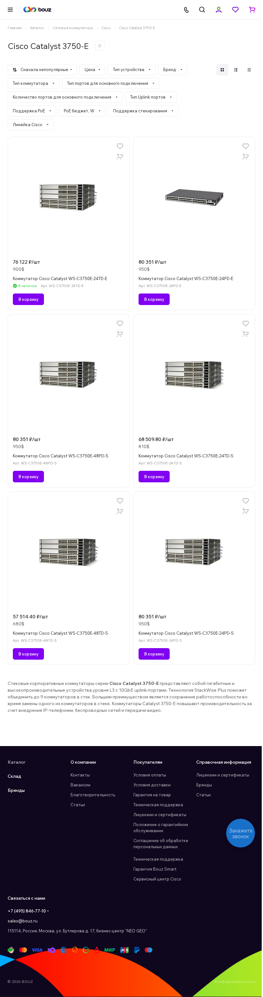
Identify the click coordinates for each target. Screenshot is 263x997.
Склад (14, 776)
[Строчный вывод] (236, 70)
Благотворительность (93, 794)
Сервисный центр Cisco (157, 878)
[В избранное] (120, 146)
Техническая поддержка (158, 804)
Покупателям (147, 762)
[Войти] (219, 9)
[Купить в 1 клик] (120, 156)
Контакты (80, 774)
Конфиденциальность (235, 981)
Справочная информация (223, 762)
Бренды (16, 790)
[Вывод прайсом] (249, 70)
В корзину (28, 299)
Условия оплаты (149, 774)
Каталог (17, 762)
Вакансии (80, 784)
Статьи (78, 804)
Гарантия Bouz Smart (154, 869)
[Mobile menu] (10, 9)
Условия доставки (152, 784)
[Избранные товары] (235, 9)
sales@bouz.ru (23, 920)
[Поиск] (202, 9)
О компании (83, 762)
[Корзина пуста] (252, 9)
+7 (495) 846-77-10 (27, 910)
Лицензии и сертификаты (159, 814)
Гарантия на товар (152, 794)
